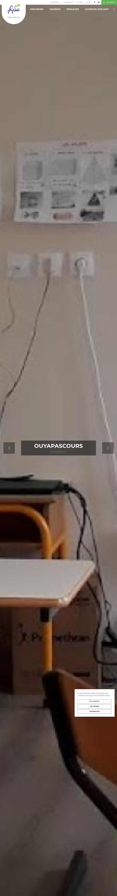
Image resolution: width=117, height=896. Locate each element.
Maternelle (55, 2)
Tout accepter (94, 701)
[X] (99, 2)
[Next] (102, 448)
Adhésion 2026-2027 (96, 9)
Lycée (88, 2)
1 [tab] (53, 892)
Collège (79, 2)
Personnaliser (94, 711)
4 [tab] (63, 892)
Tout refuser (94, 706)
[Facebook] (95, 2)
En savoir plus (58, 455)
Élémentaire (68, 2)
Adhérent (110, 2)
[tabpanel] (58, 448)
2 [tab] (57, 892)
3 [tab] (60, 892)
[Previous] (14, 448)
